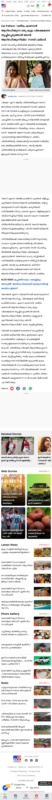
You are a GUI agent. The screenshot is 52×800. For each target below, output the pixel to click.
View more (43, 471)
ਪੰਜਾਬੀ (44, 2)
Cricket (27, 11)
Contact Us (11, 767)
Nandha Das (12, 96)
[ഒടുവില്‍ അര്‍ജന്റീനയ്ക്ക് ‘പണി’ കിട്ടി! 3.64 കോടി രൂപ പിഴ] (13, 508)
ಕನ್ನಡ (14, 2)
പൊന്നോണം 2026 (11, 15)
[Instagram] (36, 760)
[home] (2, 11)
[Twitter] (31, 760)
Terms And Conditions (26, 775)
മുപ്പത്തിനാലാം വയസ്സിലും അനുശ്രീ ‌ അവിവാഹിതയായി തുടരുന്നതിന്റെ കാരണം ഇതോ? (24, 284)
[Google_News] (24, 388)
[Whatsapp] (37, 6)
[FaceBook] (26, 760)
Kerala (19, 11)
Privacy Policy (34, 771)
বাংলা (38, 2)
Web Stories (9, 471)
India (33, 11)
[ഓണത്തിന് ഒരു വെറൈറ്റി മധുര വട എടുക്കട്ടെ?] (39, 508)
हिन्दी (2, 2)
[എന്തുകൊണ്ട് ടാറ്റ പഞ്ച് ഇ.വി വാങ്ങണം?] (39, 475)
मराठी (26, 2)
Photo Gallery (10, 613)
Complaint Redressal (18, 771)
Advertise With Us (35, 767)
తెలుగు (20, 2)
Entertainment (43, 11)
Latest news (10, 11)
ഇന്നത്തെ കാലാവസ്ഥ (30, 15)
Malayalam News (8, 21)
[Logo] (3, 6)
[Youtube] (12, 388)
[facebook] (18, 388)
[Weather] (29, 5)
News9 (8, 2)
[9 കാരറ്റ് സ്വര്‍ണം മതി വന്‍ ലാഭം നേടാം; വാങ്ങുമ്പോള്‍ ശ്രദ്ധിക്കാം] (13, 475)
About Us (22, 767)
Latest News (9, 544)
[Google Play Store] (18, 786)
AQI (32, 6)
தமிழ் (49, 2)
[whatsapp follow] (30, 388)
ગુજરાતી (32, 2)
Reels (4, 683)
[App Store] (33, 788)
